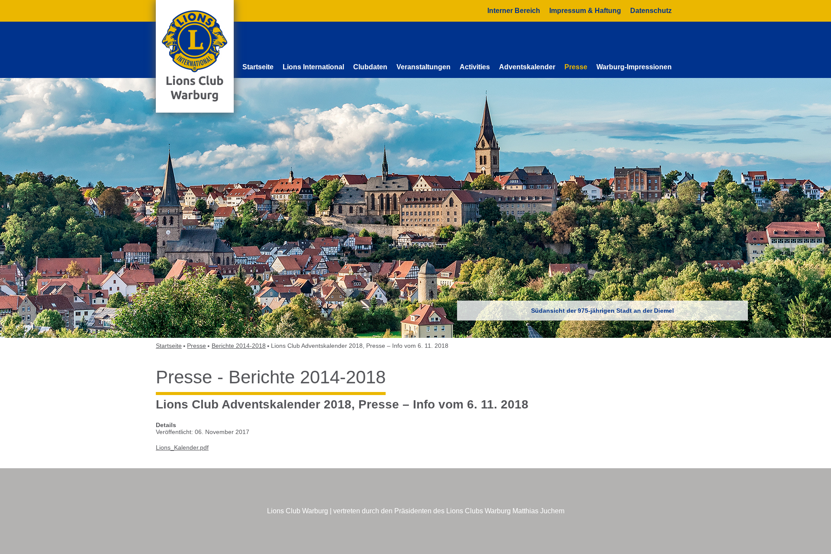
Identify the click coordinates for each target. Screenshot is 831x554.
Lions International (313, 67)
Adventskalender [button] (527, 67)
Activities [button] (475, 67)
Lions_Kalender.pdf (182, 447)
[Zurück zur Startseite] (195, 55)
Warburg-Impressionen (634, 67)
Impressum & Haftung (585, 10)
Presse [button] (575, 67)
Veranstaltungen (423, 67)
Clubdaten (370, 67)
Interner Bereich (513, 10)
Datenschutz (651, 10)
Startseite (258, 67)
